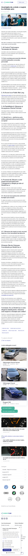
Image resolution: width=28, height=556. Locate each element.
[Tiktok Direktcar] (7, 518)
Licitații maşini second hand (15, 328)
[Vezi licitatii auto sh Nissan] (18, 499)
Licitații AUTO (5, 477)
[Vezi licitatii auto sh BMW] (14, 487)
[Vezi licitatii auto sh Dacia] (22, 487)
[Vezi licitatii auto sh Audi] (6, 493)
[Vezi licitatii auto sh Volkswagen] (6, 487)
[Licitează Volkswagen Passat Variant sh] (14, 354)
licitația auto (13, 66)
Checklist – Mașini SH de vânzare (9, 469)
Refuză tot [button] (15, 549)
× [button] (19, 527)
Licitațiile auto (4, 330)
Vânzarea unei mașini (6, 95)
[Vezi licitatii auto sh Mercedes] (10, 499)
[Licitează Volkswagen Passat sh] (14, 374)
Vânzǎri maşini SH (5, 332)
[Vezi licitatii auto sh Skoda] (14, 493)
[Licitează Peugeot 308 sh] (14, 393)
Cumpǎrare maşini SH (6, 474)
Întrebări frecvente (5, 525)
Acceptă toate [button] (7, 549)
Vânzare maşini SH (6, 479)
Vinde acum (21, 2)
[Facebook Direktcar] (2, 518)
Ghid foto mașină (18, 525)
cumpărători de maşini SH (7, 295)
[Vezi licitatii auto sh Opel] (22, 493)
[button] (11, 552)
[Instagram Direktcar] (4, 518)
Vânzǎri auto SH (21, 330)
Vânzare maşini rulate (12, 330)
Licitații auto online (5, 328)
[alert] (11, 540)
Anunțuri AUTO (5, 472)
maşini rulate (11, 145)
